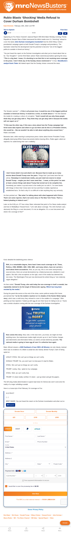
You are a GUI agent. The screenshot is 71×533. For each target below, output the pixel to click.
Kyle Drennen (8, 26)
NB (15, 518)
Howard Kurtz (46, 515)
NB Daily (34, 518)
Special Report (43, 518)
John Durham (57, 515)
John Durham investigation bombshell (29, 42)
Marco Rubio (8, 518)
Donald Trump (24, 515)
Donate (65, 523)
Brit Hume (15, 515)
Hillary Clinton (35, 515)
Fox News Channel (23, 518)
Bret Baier (7, 515)
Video (52, 518)
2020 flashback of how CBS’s (35, 347)
